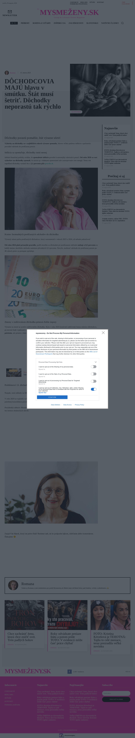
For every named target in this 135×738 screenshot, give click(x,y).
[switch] (93, 366)
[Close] (104, 333)
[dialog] (67, 369)
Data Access (67, 405)
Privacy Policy (79, 405)
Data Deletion (55, 405)
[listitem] (67, 362)
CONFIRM (52, 397)
